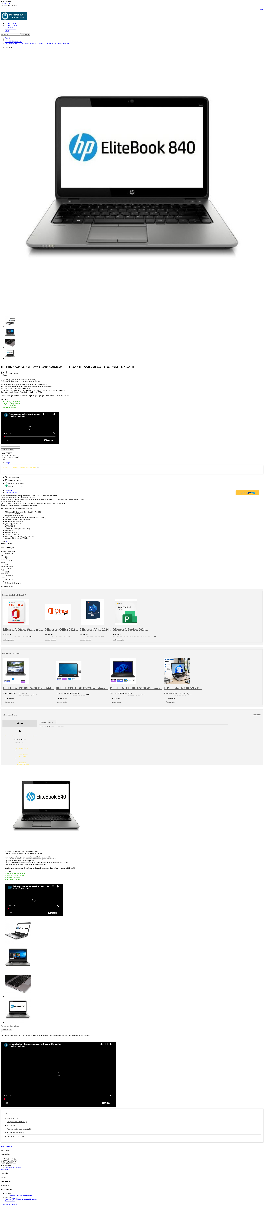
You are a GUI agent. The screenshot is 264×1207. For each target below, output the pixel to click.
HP (7, 541)
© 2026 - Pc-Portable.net (9, 1204)
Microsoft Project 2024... (130, 629)
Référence (4, 543)
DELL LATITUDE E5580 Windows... (136, 688)
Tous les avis (256, 714)
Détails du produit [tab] (11, 492)
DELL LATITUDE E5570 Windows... (82, 688)
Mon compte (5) (12, 1118)
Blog (261, 9)
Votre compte (6, 1146)
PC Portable (10, 23)
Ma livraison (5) (12, 1125)
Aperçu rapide (8, 640)
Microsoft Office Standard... (23, 629)
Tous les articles (10, 1201)
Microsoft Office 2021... (61, 629)
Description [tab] (8, 490)
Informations (5, 1169)
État (2, 586)
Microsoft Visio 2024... (95, 629)
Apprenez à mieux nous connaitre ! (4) (19, 1129)
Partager (7, 463)
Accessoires (10, 29)
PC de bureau (11, 25)
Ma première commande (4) (16, 1132)
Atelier (9, 27)
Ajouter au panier (7, 449)
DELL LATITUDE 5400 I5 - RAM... (28, 688)
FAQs (7, 31)
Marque (3, 541)
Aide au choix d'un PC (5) (15, 1136)
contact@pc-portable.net (13, 1167)
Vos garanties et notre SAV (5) (17, 1122)
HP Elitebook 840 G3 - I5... (183, 688)
